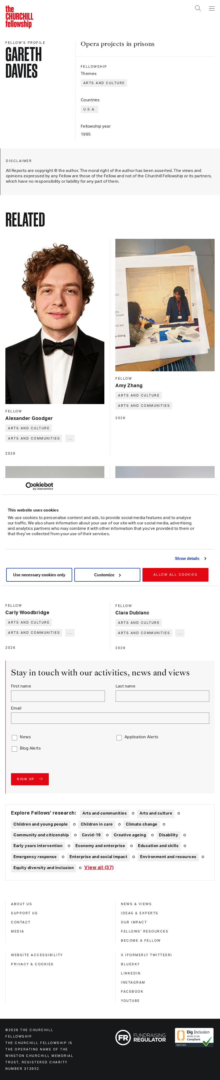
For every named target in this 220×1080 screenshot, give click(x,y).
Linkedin (131, 973)
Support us (24, 913)
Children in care (97, 824)
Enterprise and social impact (98, 857)
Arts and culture (104, 83)
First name (21, 686)
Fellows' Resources (144, 931)
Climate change (141, 824)
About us (21, 904)
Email (16, 708)
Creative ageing (130, 835)
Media (17, 931)
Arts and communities (34, 438)
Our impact (134, 922)
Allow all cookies (175, 574)
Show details (187, 558)
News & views (136, 904)
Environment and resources (168, 857)
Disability (168, 835)
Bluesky (130, 964)
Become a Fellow (141, 940)
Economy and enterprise (100, 846)
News (25, 737)
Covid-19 (91, 835)
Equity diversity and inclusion (43, 868)
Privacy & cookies (32, 964)
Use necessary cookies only (39, 575)
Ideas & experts (140, 913)
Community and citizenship (41, 835)
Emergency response (35, 857)
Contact (21, 922)
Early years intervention (38, 846)
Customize (104, 575)
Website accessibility (37, 955)
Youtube (130, 1000)
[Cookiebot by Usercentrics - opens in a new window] (29, 486)
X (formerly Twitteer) (146, 955)
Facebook (132, 991)
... (70, 438)
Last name (126, 686)
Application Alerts (141, 737)
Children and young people (40, 824)
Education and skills (158, 846)
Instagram (133, 982)
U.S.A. (89, 109)
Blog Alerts (30, 748)
